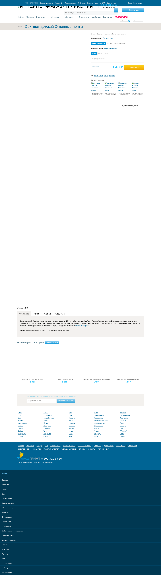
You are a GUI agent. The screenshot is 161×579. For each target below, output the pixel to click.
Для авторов (109, 446)
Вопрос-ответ (111, 3)
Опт (62, 3)
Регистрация (137, 3)
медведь (97, 434)
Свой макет (82, 3)
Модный (123, 420)
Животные (72, 418)
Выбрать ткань (108, 38)
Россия (71, 428)
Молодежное (22, 423)
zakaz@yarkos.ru (47, 462)
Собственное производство (29, 449)
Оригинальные (99, 423)
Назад (20, 26)
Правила (37, 462)
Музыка (46, 423)
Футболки (96, 17)
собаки (20, 436)
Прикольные (98, 426)
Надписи (72, 423)
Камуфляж (124, 418)
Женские (40, 17)
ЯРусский (123, 431)
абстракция (22, 434)
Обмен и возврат (84, 446)
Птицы (20, 428)
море (122, 434)
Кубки (21, 17)
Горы (70, 415)
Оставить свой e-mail (66, 401)
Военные (123, 413)
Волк (20, 415)
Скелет (96, 428)
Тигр (45, 431)
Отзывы (90, 3)
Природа (123, 426)
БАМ (103, 3)
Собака (20, 431)
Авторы (101, 449)
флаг (96, 436)
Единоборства (48, 418)
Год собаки (47, 415)
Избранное (125, 21)
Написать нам (138, 21)
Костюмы (46, 420)
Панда (122, 423)
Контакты (97, 3)
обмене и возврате (82, 326)
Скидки (57, 3)
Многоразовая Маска (101, 420)
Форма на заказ (70, 3)
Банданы (107, 17)
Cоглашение (55, 446)
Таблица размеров (110, 48)
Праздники (47, 426)
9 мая (20, 413)
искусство (47, 434)
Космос (20, 420)
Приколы (72, 426)
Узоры (96, 75)
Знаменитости (99, 418)
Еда (19, 418)
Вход (130, 3)
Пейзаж (20, 426)
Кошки (71, 420)
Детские (69, 17)
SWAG (45, 413)
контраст (112, 75)
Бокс (96, 413)
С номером (132, 446)
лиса (70, 434)
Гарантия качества (51, 449)
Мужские (55, 17)
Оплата (42, 3)
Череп (96, 431)
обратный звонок (109, 7)
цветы (122, 436)
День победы (99, 415)
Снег (121, 428)
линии (106, 75)
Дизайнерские (125, 415)
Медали (30, 17)
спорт (45, 436)
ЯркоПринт (28, 462)
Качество (97, 446)
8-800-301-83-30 (51, 458)
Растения (46, 428)
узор (70, 436)
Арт (70, 413)
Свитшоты (84, 17)
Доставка (49, 3)
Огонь (101, 75)
